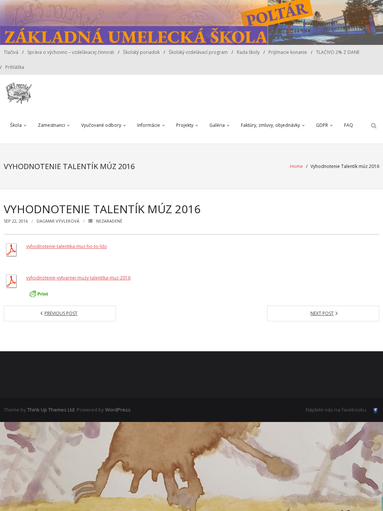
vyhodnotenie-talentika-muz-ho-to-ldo (66, 246)
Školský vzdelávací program (198, 52)
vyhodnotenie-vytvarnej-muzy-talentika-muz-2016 (78, 278)
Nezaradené (109, 221)
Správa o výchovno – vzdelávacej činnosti (70, 52)
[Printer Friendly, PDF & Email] (38, 293)
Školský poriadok (141, 52)
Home (296, 166)
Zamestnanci (51, 125)
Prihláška (14, 67)
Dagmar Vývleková (58, 221)
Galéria (217, 125)
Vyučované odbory (101, 125)
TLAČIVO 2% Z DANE (337, 52)
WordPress (118, 409)
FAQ (348, 125)
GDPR (322, 125)
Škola (16, 125)
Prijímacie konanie (288, 52)
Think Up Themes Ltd (50, 409)
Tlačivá (11, 52)
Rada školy (248, 52)
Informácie (148, 125)
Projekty (184, 125)
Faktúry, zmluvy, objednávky (270, 125)
